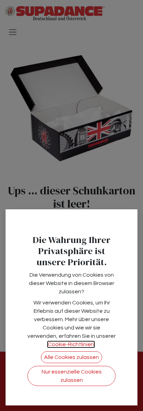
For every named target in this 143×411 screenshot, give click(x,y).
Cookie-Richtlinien (71, 344)
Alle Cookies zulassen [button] (71, 357)
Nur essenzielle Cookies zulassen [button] (72, 376)
